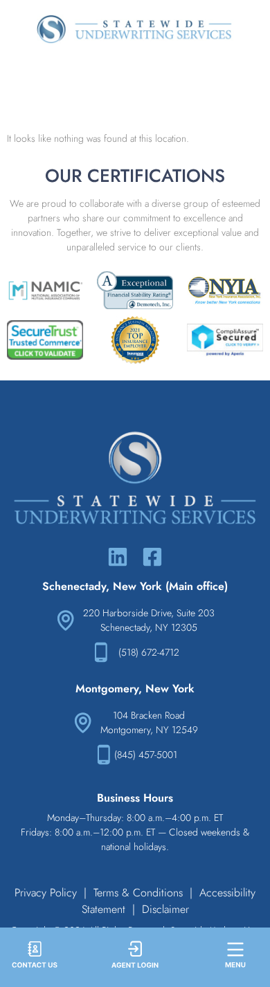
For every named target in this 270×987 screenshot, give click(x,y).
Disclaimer (165, 909)
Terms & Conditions (138, 893)
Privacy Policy (46, 893)
